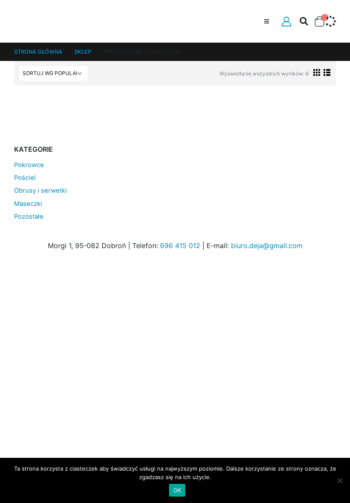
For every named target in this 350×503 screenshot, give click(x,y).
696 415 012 (180, 245)
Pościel (25, 178)
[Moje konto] (286, 21)
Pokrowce (29, 165)
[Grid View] (317, 72)
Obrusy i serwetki (40, 190)
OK (177, 490)
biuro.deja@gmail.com (267, 245)
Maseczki (28, 204)
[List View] (327, 72)
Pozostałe (29, 216)
